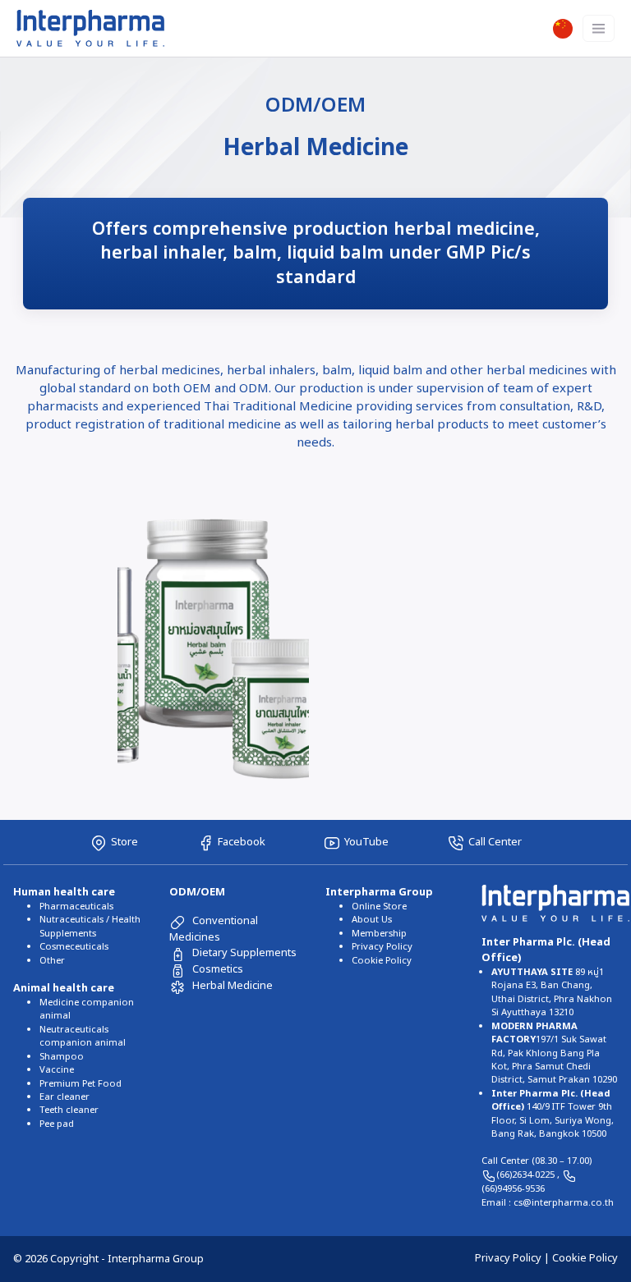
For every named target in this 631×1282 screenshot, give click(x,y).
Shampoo (61, 1057)
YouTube (366, 842)
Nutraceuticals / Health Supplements (89, 926)
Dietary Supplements (244, 953)
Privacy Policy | (513, 1258)
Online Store (379, 906)
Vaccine (56, 1070)
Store (124, 842)
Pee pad (56, 1124)
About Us (372, 920)
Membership (379, 934)
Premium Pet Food (80, 1084)
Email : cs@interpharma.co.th (547, 1203)
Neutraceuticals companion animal (82, 1036)
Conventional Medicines (213, 929)
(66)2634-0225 (526, 1175)
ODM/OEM (197, 892)
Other (52, 961)
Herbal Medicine (232, 986)
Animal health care (63, 988)
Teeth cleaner (69, 1110)
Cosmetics (217, 969)
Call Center (495, 842)
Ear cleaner (64, 1097)
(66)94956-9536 (513, 1189)
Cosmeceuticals (73, 947)
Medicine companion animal (86, 1009)
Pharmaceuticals (76, 906)
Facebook (241, 842)
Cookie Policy (382, 961)
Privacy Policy (382, 947)
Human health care (64, 892)
